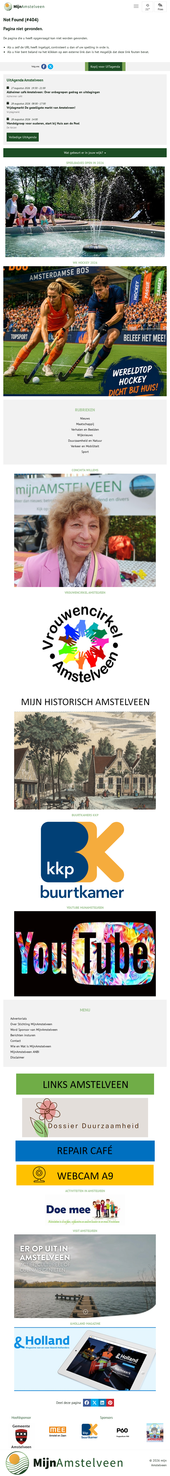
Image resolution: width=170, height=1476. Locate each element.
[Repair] (85, 1151)
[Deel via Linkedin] (102, 1403)
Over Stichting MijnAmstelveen (31, 1024)
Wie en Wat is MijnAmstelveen (30, 1046)
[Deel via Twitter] (95, 1403)
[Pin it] (110, 1403)
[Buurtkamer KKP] (90, 1431)
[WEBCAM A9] (85, 1175)
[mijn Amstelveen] (65, 6)
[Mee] (57, 1431)
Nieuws (85, 418)
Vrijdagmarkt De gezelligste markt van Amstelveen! (41, 108)
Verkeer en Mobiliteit (85, 446)
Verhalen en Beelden (85, 430)
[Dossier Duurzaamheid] (85, 1117)
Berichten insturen (22, 1035)
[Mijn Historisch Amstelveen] (85, 753)
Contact (15, 1041)
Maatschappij (85, 424)
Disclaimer (17, 1057)
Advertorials (18, 1019)
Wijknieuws (85, 435)
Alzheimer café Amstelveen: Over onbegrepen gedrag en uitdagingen (53, 92)
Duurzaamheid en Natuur (85, 441)
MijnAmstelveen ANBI (24, 1052)
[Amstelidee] (155, 1432)
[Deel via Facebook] (87, 1403)
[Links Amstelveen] (85, 1084)
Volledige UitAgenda (23, 137)
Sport (85, 452)
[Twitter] (50, 66)
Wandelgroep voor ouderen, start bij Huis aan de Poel (43, 123)
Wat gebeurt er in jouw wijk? (84, 153)
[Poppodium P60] (122, 1431)
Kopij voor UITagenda (105, 67)
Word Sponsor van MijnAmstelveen (34, 1030)
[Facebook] (43, 66)
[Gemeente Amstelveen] (21, 1436)
